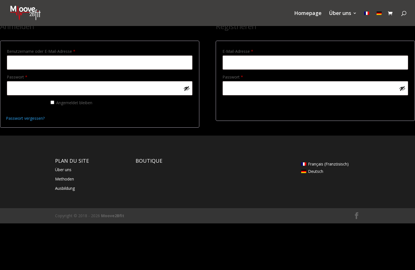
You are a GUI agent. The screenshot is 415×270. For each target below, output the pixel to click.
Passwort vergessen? (25, 118)
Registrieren (243, 106)
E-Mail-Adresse (248, 51)
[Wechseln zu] (366, 18)
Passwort (27, 77)
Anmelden (25, 106)
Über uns (340, 13)
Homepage (308, 13)
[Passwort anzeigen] (187, 88)
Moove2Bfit (112, 215)
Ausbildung (65, 188)
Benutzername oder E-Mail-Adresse (51, 51)
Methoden (64, 179)
